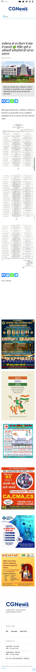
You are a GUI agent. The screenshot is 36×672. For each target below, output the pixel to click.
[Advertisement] (18, 28)
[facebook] (32, 1)
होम (7, 632)
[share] (27, 1)
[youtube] (20, 1)
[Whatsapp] (12, 101)
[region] (18, 344)
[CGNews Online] (18, 11)
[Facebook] (3, 101)
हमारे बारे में (23, 632)
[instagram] (30, 1)
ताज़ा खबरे (14, 632)
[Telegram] (16, 101)
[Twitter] (8, 101)
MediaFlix (3, 668)
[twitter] (23, 1)
